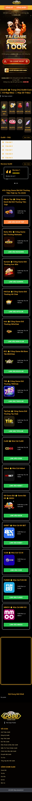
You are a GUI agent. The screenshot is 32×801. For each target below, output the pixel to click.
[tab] (14, 183)
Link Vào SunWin (16, 282)
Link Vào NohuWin (16, 252)
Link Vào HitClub (16, 311)
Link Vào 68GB (16, 515)
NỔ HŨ (27, 111)
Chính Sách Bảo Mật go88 (8, 751)
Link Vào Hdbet (16, 486)
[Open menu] (29, 2)
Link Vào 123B (16, 570)
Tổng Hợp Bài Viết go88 (8, 760)
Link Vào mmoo (16, 625)
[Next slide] (29, 174)
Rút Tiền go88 (5, 741)
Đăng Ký (9, 7)
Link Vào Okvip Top (16, 222)
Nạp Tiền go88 (5, 738)
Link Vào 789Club (16, 401)
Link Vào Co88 (16, 458)
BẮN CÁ (4, 127)
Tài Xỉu (3, 773)
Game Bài (3, 770)
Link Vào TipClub (16, 431)
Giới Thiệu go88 (5, 732)
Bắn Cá (3, 783)
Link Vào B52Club (16, 371)
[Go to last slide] (2, 174)
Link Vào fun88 (16, 597)
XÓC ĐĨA (20, 111)
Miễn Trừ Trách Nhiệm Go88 (9, 748)
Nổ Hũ (3, 779)
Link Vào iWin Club (16, 341)
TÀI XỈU (12, 111)
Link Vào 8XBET (16, 543)
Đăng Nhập (21, 7)
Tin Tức (3, 757)
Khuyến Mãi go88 (6, 754)
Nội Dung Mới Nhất (16, 694)
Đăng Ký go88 (5, 735)
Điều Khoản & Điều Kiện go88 (9, 745)
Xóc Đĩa (3, 776)
